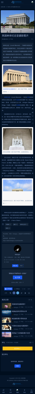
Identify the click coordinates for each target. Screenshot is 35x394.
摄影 (13, 89)
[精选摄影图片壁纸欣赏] (6, 320)
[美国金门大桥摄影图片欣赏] (6, 334)
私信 (21, 265)
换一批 (30, 299)
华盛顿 (18, 100)
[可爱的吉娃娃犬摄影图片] (6, 327)
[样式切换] (32, 105)
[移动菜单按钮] (2, 2)
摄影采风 (15, 7)
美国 (4, 89)
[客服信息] (32, 108)
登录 (17, 366)
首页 (9, 7)
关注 (15, 265)
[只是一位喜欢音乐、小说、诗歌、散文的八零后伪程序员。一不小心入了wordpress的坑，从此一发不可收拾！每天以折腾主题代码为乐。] (17, 249)
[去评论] (32, 119)
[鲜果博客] (17, 2)
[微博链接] (32, 112)
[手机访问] (32, 116)
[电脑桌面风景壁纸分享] (6, 313)
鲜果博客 (23, 378)
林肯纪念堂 (9, 89)
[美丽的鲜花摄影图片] (6, 305)
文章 (12, 7)
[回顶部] (32, 123)
